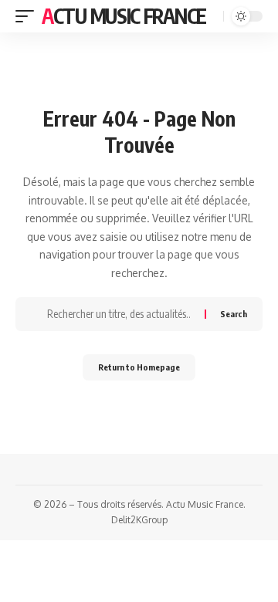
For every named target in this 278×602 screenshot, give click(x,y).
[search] (210, 17)
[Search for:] (120, 314)
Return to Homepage (139, 367)
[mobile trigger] (28, 16)
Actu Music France (124, 16)
